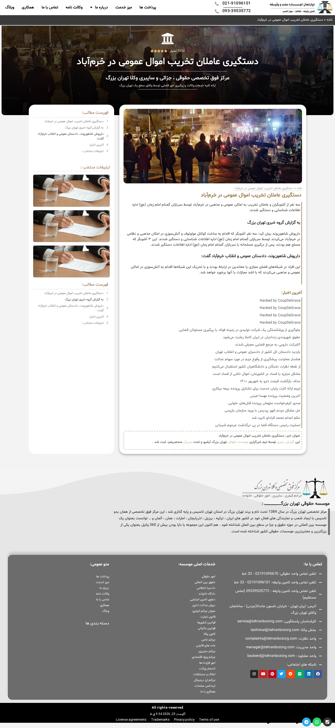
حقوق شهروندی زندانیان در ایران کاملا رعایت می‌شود (261, 337)
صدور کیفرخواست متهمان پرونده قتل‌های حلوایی (264, 403)
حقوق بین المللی (205, 582)
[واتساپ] (316, 722)
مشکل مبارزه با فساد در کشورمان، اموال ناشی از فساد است (256, 373)
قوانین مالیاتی (206, 628)
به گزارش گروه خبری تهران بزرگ (84, 128)
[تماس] (327, 722)
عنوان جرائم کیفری (203, 611)
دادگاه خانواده (207, 594)
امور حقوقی (208, 576)
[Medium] (300, 674)
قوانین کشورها (206, 622)
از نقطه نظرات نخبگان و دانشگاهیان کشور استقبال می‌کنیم (256, 366)
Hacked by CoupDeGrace (280, 300)
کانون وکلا (209, 634)
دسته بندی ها (97, 623)
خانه (330, 20)
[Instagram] (254, 674)
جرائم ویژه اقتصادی (203, 657)
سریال (187, 442)
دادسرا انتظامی (206, 588)
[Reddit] (291, 674)
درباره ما (101, 7)
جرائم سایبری (207, 651)
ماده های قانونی (205, 646)
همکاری (28, 7)
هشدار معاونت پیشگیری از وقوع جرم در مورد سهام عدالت (257, 359)
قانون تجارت (207, 617)
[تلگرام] (306, 722)
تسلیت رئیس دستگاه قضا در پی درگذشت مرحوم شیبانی (257, 425)
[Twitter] (281, 674)
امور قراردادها (207, 663)
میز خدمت (123, 7)
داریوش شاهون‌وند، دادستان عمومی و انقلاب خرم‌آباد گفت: (71, 136)
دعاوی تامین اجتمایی (202, 599)
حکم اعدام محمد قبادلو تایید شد (276, 417)
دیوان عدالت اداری (203, 605)
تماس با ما (50, 7)
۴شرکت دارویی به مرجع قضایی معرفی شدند (267, 344)
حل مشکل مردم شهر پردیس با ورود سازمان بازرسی (262, 410)
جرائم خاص (208, 640)
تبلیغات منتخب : (93, 151)
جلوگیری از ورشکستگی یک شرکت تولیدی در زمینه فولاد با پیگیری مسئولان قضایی (239, 330)
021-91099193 (284, 721)
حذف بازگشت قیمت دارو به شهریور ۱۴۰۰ (270, 381)
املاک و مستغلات (204, 674)
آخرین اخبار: (96, 145)
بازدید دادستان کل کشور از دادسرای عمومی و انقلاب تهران (257, 351)
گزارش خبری (285, 442)
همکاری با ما (207, 692)
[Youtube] (263, 674)
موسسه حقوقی (238, 442)
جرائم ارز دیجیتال (204, 680)
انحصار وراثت (207, 669)
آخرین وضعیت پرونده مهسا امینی (275, 395)
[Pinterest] (272, 674)
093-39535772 (255, 721)
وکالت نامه (74, 7)
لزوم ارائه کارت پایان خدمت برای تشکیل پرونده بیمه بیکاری (256, 388)
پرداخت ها (147, 7)
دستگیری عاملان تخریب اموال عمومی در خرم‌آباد (74, 121)
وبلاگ (9, 7)
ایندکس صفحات (204, 686)
